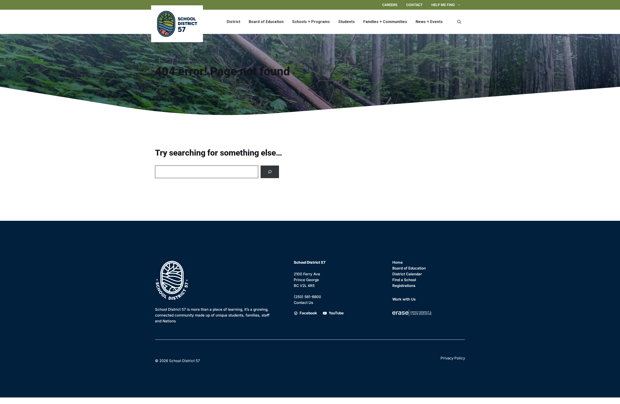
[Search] (270, 172)
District (233, 21)
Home (397, 262)
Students (346, 21)
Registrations (403, 285)
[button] (459, 22)
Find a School (404, 279)
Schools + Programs (311, 21)
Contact (414, 5)
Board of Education (266, 21)
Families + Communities (385, 21)
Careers (389, 5)
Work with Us (404, 299)
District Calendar (407, 274)
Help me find (443, 5)
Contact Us (303, 302)
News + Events (429, 21)
